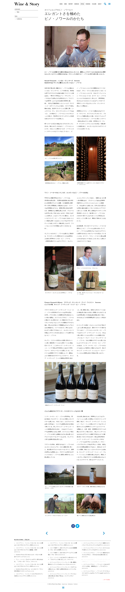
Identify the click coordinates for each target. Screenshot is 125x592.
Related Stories (22, 539)
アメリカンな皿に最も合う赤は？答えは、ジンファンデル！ (62, 576)
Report (71, 3)
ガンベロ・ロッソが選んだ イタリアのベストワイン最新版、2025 (28, 550)
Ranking (88, 3)
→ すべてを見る (106, 579)
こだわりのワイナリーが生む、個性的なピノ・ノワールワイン (96, 566)
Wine (65, 3)
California (19, 19)
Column (94, 3)
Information (70, 584)
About (99, 3)
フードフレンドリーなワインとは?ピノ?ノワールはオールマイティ (96, 573)
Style (82, 3)
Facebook (75, 584)
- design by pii (64, 584)
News (61, 3)
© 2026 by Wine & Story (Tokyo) (54, 584)
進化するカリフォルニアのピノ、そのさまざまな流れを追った (96, 554)
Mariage (76, 3)
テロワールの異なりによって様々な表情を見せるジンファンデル (62, 569)
